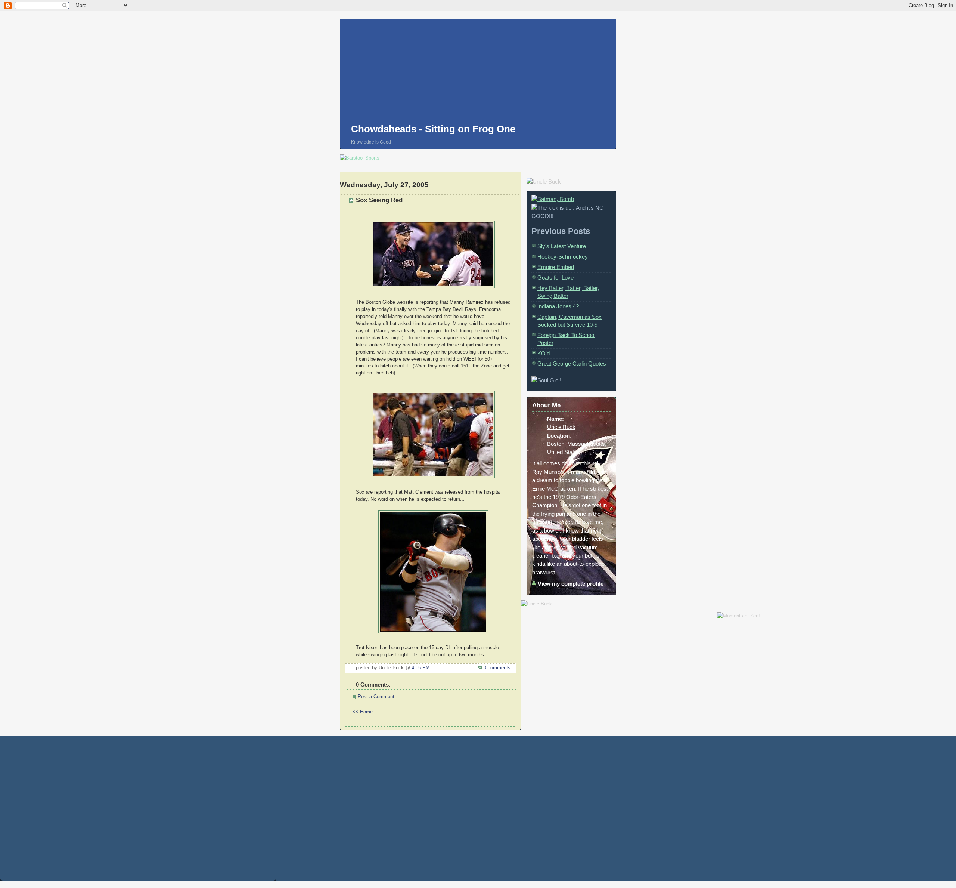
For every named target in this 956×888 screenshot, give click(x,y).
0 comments (497, 667)
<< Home (363, 712)
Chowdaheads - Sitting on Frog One (433, 129)
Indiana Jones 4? (558, 306)
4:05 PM (421, 667)
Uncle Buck (561, 427)
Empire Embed (555, 267)
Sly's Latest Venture (561, 246)
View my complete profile (570, 583)
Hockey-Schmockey (562, 256)
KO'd (543, 353)
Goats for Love (555, 277)
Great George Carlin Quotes (571, 363)
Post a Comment (376, 696)
